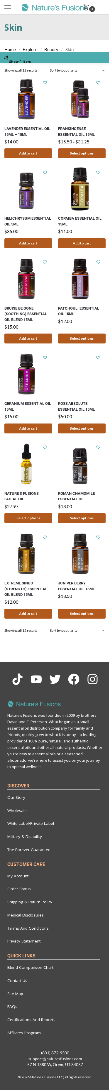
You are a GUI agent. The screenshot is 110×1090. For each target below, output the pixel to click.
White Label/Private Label (30, 823)
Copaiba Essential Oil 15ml (79, 221)
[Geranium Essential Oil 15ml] (28, 374)
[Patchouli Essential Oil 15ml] (82, 279)
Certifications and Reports (31, 1019)
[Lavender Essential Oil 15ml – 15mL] (28, 99)
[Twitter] (55, 679)
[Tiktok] (17, 679)
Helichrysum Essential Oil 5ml (27, 221)
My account (17, 876)
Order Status (19, 888)
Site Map (15, 993)
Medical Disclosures (25, 915)
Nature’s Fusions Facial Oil (21, 496)
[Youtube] (36, 679)
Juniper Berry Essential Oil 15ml (76, 586)
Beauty (51, 49)
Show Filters (20, 61)
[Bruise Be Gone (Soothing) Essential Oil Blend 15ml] (28, 279)
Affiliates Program (24, 1032)
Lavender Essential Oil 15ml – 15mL (27, 131)
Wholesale (17, 810)
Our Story (16, 797)
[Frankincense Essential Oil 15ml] (82, 99)
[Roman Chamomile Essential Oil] (82, 464)
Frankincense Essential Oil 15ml (76, 131)
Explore (30, 49)
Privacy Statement (23, 941)
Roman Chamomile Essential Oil (76, 496)
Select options (82, 153)
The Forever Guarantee (28, 849)
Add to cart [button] (28, 153)
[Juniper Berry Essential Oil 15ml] (82, 554)
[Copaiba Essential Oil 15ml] (82, 189)
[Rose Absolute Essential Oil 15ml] (82, 374)
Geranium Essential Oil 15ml (27, 406)
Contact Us (17, 980)
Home (10, 49)
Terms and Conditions (28, 928)
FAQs (12, 1006)
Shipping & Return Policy (29, 902)
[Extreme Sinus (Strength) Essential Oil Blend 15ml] (28, 554)
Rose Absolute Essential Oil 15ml (76, 406)
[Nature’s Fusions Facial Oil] (28, 464)
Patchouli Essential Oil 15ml (78, 311)
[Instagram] (92, 679)
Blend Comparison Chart (30, 967)
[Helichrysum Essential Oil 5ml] (28, 189)
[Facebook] (73, 679)
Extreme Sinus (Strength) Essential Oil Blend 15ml (25, 589)
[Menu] (13, 7)
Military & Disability (24, 836)
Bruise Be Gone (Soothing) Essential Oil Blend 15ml (25, 314)
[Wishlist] (44, 82)
